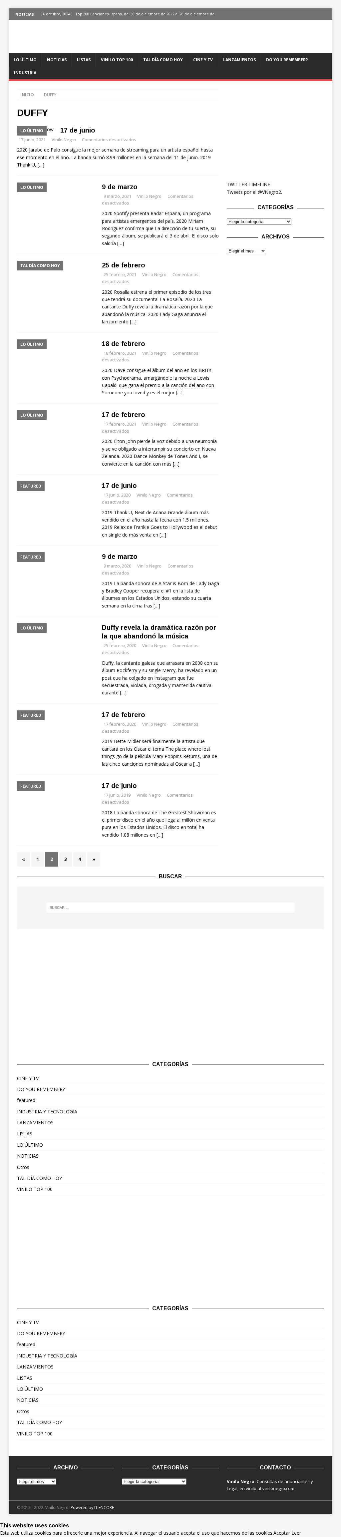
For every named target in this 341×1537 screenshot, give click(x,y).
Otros (23, 1167)
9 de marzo (120, 187)
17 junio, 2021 (32, 140)
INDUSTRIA (25, 73)
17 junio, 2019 (117, 795)
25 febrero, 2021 (120, 274)
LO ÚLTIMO (25, 60)
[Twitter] (326, 14)
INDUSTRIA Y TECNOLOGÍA (47, 1111)
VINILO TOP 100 (117, 60)
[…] (41, 165)
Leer (296, 1533)
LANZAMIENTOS (239, 60)
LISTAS (84, 60)
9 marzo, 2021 (117, 196)
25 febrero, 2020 (120, 645)
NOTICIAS (57, 60)
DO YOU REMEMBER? (287, 60)
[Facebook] (313, 14)
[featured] (56, 507)
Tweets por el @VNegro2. (254, 192)
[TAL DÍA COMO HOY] (56, 287)
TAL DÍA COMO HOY (163, 60)
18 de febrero (123, 343)
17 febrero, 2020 (120, 724)
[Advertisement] (275, 131)
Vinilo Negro (64, 140)
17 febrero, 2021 (120, 424)
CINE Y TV (203, 60)
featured (26, 1100)
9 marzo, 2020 (117, 566)
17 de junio (77, 130)
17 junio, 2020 (117, 495)
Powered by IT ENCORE (92, 1507)
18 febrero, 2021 (120, 353)
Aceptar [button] (281, 1533)
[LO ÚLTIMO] (56, 208)
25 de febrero (123, 265)
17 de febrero (123, 414)
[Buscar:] (170, 907)
